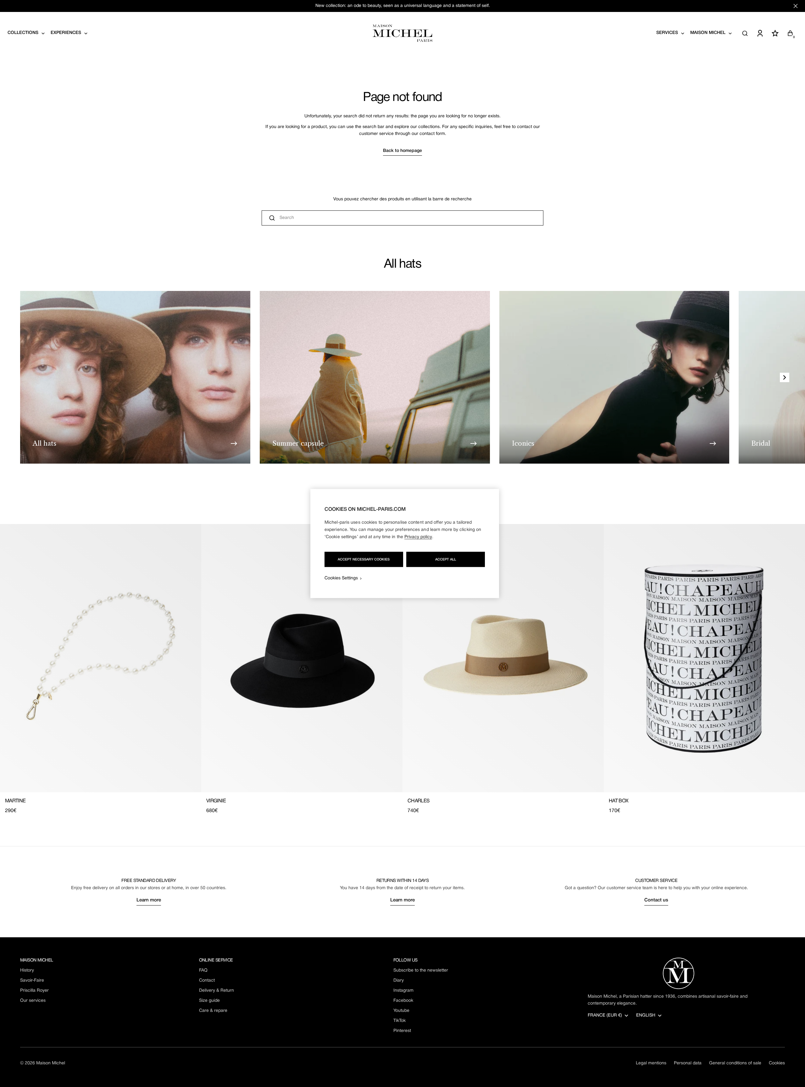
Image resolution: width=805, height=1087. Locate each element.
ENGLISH (645, 1015)
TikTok (399, 1021)
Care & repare (213, 1011)
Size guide (209, 1001)
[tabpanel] (402, 669)
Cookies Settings (341, 578)
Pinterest (402, 1031)
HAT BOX (619, 801)
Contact (207, 980)
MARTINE (15, 801)
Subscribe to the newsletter (420, 970)
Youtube (401, 1011)
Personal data (688, 1063)
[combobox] (402, 218)
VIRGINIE (216, 801)
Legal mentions (651, 1063)
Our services (33, 1001)
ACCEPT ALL (445, 559)
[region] (404, 543)
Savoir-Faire (32, 980)
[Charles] (503, 658)
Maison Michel (50, 1063)
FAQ (203, 970)
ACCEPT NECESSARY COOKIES (364, 559)
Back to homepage (402, 151)
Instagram (403, 991)
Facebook (403, 1001)
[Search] (745, 33)
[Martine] (100, 658)
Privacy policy (418, 537)
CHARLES (419, 801)
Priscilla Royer (34, 991)
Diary (398, 980)
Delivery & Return (216, 991)
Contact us (656, 900)
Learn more (148, 900)
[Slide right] (784, 377)
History (27, 970)
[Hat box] (704, 658)
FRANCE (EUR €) (605, 1015)
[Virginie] (301, 658)
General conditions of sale (735, 1063)
